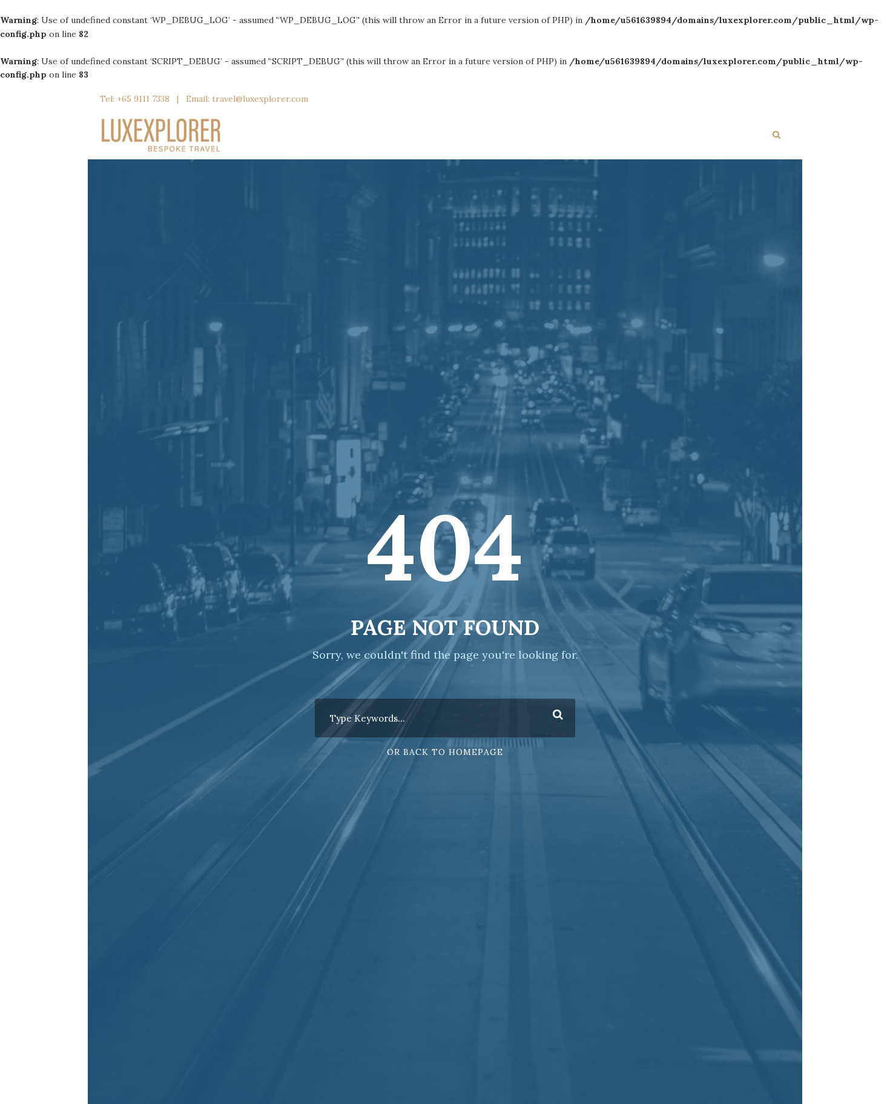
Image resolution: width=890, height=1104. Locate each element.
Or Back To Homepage (445, 752)
